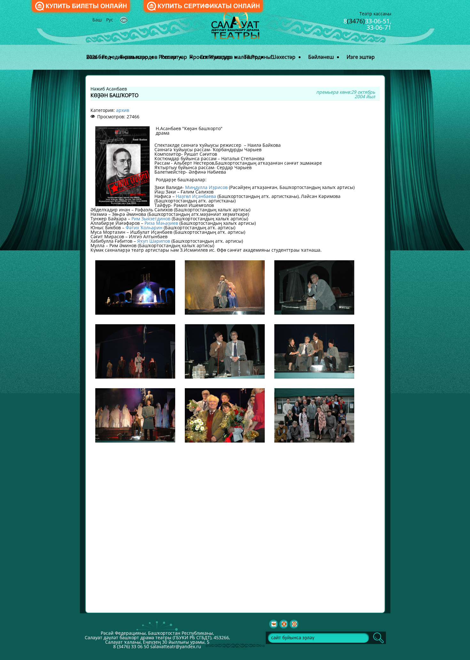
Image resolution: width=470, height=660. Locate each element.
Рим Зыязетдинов (150, 219)
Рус (109, 20)
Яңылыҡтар (134, 56)
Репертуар (174, 56)
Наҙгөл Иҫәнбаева (196, 196)
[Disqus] (235, 527)
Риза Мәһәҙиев (161, 223)
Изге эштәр (361, 56)
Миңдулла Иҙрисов (206, 187)
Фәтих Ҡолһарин (144, 227)
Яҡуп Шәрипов (153, 241)
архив (122, 110)
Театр (251, 56)
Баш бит (96, 56)
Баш (97, 20)
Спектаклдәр (215, 56)
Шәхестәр (283, 56)
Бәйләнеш (321, 56)
